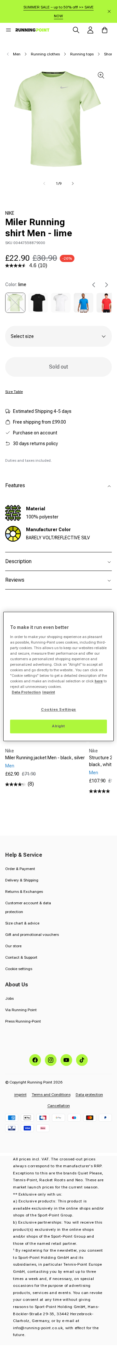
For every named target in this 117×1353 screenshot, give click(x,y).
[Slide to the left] (44, 183)
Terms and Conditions (51, 1094)
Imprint (48, 692)
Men (16, 54)
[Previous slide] (93, 285)
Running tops (82, 54)
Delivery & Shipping (21, 880)
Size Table (14, 391)
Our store (13, 946)
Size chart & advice (22, 923)
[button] (8, 30)
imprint (20, 1094)
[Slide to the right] (73, 183)
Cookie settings (18, 969)
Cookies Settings (58, 709)
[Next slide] (106, 285)
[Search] (76, 30)
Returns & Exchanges (24, 891)
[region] (58, 676)
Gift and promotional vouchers (32, 934)
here (99, 681)
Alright (58, 726)
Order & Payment (20, 868)
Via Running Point (21, 1010)
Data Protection (26, 692)
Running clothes (45, 54)
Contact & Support (21, 957)
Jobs (9, 998)
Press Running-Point (23, 1021)
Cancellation (58, 1105)
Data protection (89, 1094)
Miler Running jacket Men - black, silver (45, 757)
